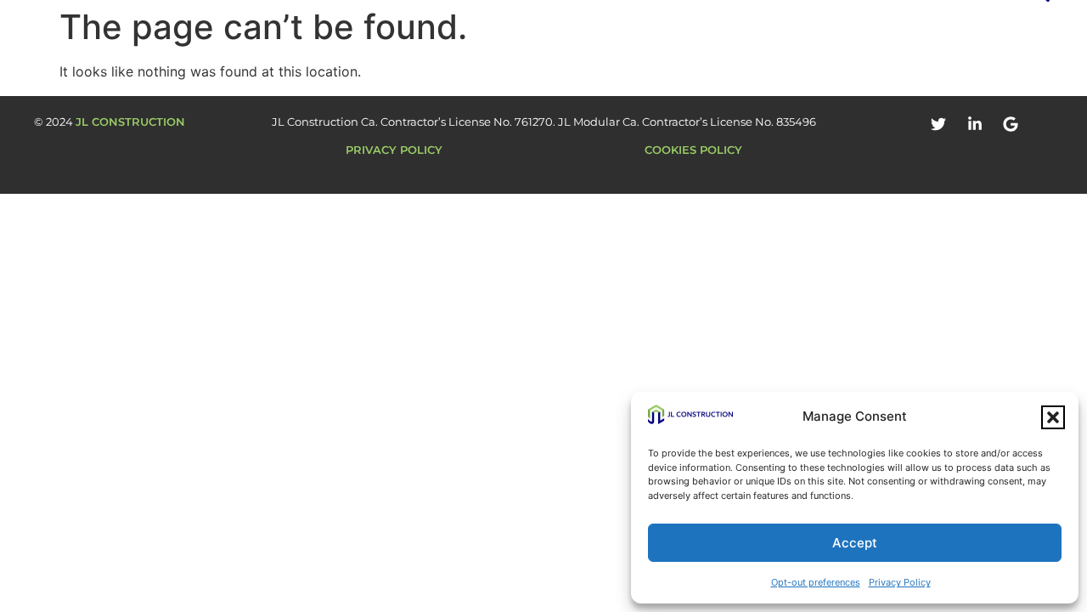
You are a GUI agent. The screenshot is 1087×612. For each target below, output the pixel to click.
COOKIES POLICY (693, 149)
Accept (854, 543)
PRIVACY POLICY (394, 149)
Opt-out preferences (815, 582)
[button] (1053, 417)
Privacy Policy (900, 582)
